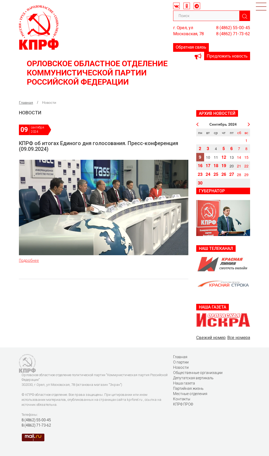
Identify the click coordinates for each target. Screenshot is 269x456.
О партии (181, 362)
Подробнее (29, 260)
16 (200, 165)
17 (208, 165)
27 (231, 174)
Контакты (181, 399)
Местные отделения (190, 394)
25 (216, 174)
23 (200, 174)
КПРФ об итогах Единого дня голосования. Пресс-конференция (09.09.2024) (98, 146)
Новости (181, 367)
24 (208, 174)
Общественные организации (198, 373)
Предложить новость (227, 56)
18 (216, 165)
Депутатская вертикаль (193, 378)
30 (200, 183)
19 (223, 165)
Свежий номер (211, 337)
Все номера (238, 337)
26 (223, 174)
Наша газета (184, 383)
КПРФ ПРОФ (183, 404)
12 (223, 157)
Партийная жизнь (188, 388)
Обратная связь (191, 47)
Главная (26, 102)
